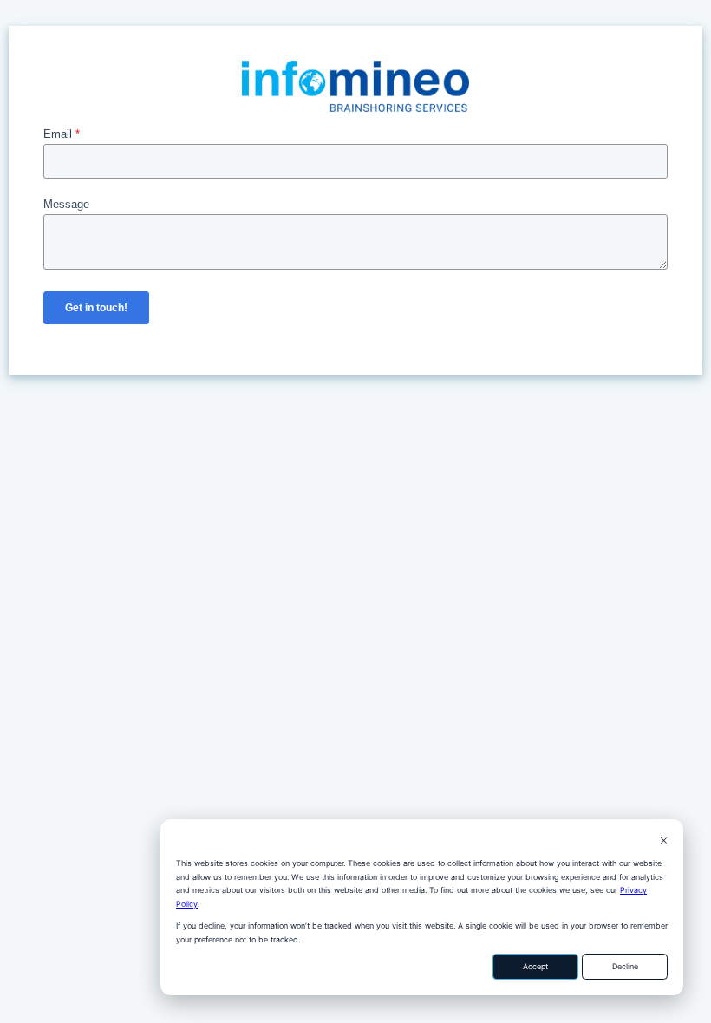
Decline (625, 966)
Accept (535, 966)
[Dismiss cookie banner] (664, 842)
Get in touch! (96, 308)
